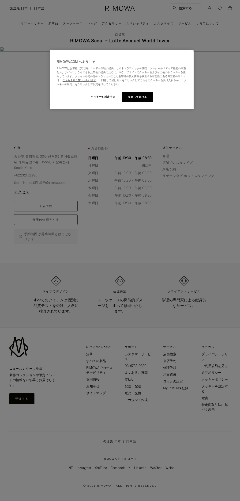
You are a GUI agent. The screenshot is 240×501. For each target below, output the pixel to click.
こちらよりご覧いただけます (79, 80)
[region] (122, 80)
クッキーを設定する (103, 97)
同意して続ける (137, 97)
